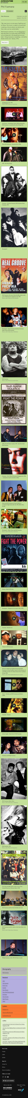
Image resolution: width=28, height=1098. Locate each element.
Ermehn (4, 987)
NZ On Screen (7, 1088)
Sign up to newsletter (9, 1080)
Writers (3, 1067)
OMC (4, 981)
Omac (4, 1001)
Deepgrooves (5, 1009)
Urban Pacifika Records (8, 1012)
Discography (10, 11)
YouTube (8, 1077)
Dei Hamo (5, 994)
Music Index (4, 1048)
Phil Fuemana (6, 972)
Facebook (26, 11)
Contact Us (4, 1064)
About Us (4, 1061)
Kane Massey (5, 990)
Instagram (5, 1077)
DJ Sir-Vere (5, 985)
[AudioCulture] (7, 1)
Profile (3, 11)
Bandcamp (5, 1035)
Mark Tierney (5, 999)
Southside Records (7, 1015)
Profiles (3, 1051)
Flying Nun (22, 31)
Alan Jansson (5, 983)
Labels (3, 1054)
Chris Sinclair (5, 996)
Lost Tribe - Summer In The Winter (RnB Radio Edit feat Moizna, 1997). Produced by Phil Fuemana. (14, 1042)
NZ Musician (5, 102)
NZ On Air (21, 1090)
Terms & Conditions (6, 1070)
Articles (3, 1057)
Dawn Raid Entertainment (8, 992)
